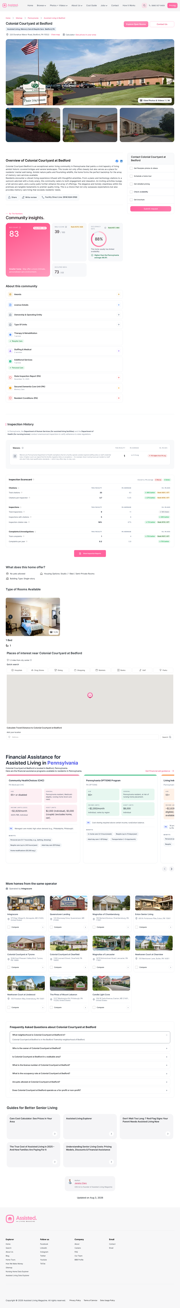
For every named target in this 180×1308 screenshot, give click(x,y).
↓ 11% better (149, 522)
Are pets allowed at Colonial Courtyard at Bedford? (36, 1082)
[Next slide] (55, 617)
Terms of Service (90, 1300)
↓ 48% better (149, 492)
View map (55, 34)
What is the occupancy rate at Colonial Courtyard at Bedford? (41, 1073)
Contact (115, 5)
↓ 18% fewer (164, 511)
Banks (123, 670)
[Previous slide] (10, 617)
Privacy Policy (75, 1300)
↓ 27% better (149, 497)
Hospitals (18, 670)
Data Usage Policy (107, 1300)
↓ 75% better (149, 536)
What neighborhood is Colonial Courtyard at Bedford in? (38, 1035)
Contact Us (162, 24)
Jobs (103, 5)
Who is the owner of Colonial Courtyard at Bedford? (36, 1048)
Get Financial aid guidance (157, 771)
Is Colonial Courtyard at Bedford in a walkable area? (36, 1056)
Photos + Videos (57, 5)
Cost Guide (91, 5)
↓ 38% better (163, 517)
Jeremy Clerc (81, 1183)
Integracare (26, 888)
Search (165, 737)
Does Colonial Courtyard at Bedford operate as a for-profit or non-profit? (46, 1090)
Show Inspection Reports (92, 553)
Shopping (81, 670)
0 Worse (158, 480)
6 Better (167, 480)
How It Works (129, 5)
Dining (60, 670)
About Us (76, 5)
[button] (90, 695)
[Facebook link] (116, 161)
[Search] (144, 5)
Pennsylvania (33, 18)
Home (30, 5)
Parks (165, 670)
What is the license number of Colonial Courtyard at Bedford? (41, 1065)
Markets (102, 670)
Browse (40, 5)
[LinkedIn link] (121, 161)
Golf (144, 670)
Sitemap (19, 18)
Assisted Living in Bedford (54, 18)
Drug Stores (39, 670)
